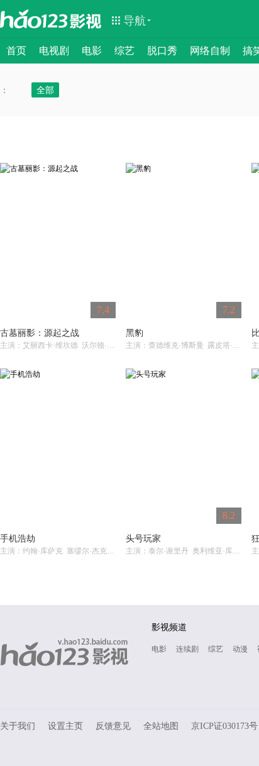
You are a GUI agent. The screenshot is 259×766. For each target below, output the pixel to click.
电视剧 (54, 50)
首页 (16, 50)
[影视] (86, 20)
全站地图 (161, 726)
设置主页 (65, 726)
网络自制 (210, 50)
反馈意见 (113, 726)
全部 (45, 90)
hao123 (34, 19)
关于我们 (17, 726)
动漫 (240, 649)
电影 (92, 50)
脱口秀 (162, 50)
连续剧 (187, 649)
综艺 (124, 50)
